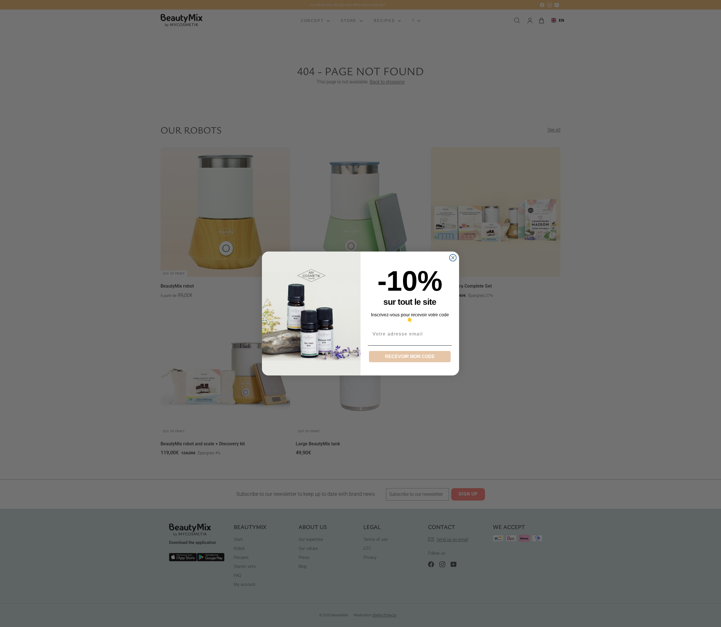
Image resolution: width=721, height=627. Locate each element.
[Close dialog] (452, 257)
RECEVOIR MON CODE (410, 356)
